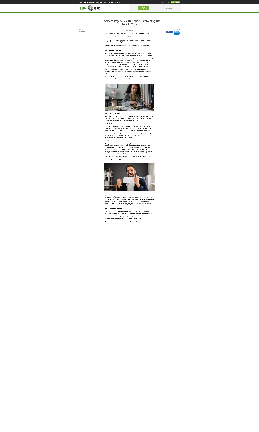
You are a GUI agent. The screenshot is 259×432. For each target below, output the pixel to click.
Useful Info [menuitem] (110, 2)
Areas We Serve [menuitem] (98, 2)
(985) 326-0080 (168, 7)
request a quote (143, 222)
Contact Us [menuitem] (117, 2)
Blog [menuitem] (105, 2)
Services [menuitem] (86, 2)
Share (168, 31)
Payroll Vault (135, 144)
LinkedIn (166, 2)
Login (143, 7)
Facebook (162, 2)
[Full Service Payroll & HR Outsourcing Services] (89, 8)
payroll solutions (132, 78)
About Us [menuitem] (91, 2)
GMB (169, 2)
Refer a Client (175, 2)
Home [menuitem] (80, 2)
